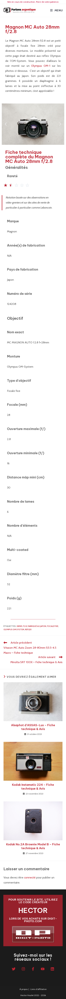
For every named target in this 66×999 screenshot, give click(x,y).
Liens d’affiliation (38, 989)
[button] (6, 124)
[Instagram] (23, 969)
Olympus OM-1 (40, 65)
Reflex (28, 629)
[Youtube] (42, 969)
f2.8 (25, 626)
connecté (30, 877)
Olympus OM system (14, 629)
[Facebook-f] (33, 969)
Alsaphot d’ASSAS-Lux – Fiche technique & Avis (33, 727)
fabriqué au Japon (37, 626)
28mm (19, 626)
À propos (24, 989)
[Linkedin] (52, 969)
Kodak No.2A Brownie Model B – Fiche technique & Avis (33, 846)
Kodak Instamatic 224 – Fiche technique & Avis (33, 786)
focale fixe (52, 626)
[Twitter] (13, 969)
